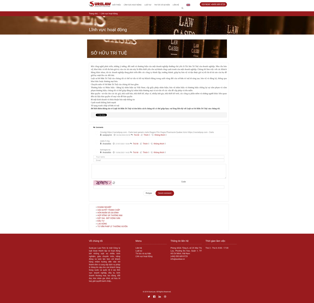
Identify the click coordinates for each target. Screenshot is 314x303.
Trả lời (136, 135)
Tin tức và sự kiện (162, 5)
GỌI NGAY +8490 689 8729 (213, 4)
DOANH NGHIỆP (104, 207)
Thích (146, 135)
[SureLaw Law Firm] (100, 4)
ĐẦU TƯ (100, 221)
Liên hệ (176, 5)
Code (183, 182)
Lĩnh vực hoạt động (133, 5)
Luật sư (147, 5)
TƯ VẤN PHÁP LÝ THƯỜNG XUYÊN (112, 226)
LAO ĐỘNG (102, 224)
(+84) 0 (173, 256)
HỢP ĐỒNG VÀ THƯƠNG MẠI (109, 215)
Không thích (160, 135)
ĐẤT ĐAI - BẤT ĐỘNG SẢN (108, 218)
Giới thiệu (116, 5)
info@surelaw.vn (177, 259)
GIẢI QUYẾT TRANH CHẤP (108, 210)
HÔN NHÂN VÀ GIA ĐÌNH (108, 213)
